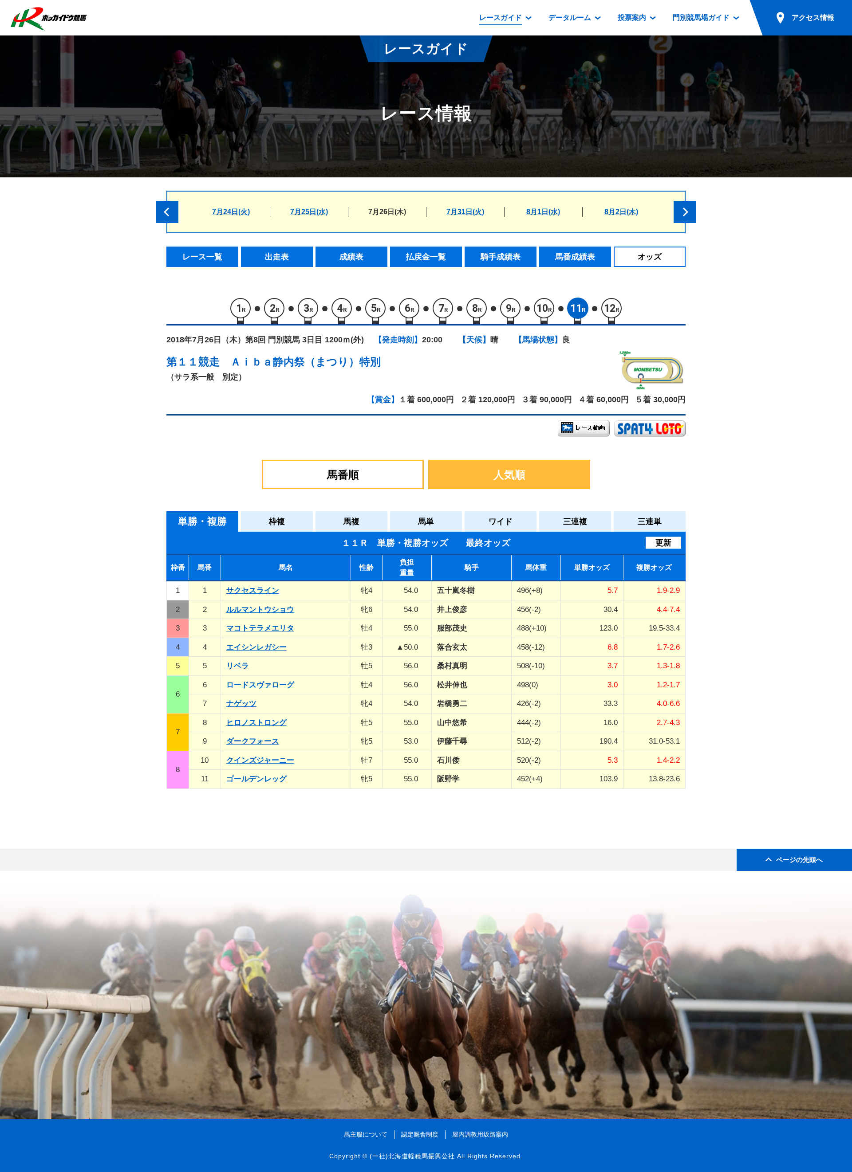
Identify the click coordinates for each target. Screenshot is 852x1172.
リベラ (237, 666)
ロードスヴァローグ (260, 685)
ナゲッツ (241, 703)
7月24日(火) (231, 212)
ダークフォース (252, 741)
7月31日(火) (465, 212)
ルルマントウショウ (260, 609)
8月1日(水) (543, 212)
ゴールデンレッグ (256, 779)
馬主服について (365, 1134)
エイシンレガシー (256, 647)
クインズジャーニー (260, 760)
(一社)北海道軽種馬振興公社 (412, 1156)
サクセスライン (252, 590)
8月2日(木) (621, 212)
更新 (663, 542)
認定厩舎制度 (419, 1134)
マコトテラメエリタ (260, 628)
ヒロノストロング (256, 722)
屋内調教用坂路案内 (480, 1134)
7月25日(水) (309, 212)
